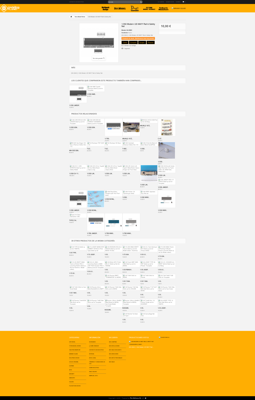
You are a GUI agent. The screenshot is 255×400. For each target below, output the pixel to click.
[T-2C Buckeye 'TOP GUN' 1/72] (96, 143)
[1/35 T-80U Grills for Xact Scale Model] (78, 288)
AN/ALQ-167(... (127, 139)
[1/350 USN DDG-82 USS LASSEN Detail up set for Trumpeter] (78, 121)
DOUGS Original (73, 362)
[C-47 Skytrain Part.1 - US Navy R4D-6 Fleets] (167, 127)
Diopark (71, 366)
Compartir (133, 42)
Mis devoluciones (114, 346)
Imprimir (127, 48)
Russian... (108, 310)
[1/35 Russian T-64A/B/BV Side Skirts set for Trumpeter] (78, 302)
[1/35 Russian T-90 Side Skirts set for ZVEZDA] (131, 288)
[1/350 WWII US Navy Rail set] (167, 199)
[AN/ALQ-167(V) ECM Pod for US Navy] (131, 127)
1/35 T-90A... (126, 281)
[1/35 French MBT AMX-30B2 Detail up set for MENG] (131, 264)
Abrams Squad (73, 354)
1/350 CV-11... (74, 174)
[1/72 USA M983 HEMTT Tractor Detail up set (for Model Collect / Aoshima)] (131, 248)
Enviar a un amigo (130, 45)
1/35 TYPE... (73, 253)
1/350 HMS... (91, 94)
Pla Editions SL (135, 398)
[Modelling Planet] (9, 8)
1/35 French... (127, 270)
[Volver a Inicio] (71, 16)
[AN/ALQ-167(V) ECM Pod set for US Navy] (149, 120)
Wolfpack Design (74, 358)
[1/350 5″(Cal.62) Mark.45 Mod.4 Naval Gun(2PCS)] (167, 150)
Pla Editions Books (75, 386)
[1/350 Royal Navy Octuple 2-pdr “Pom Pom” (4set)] (113, 193)
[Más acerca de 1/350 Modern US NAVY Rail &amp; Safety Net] (142, 341)
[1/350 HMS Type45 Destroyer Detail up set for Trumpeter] (96, 88)
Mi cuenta (113, 337)
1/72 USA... (125, 254)
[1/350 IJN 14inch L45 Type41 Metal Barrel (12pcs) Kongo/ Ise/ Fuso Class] (131, 168)
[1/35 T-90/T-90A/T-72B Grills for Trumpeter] (167, 276)
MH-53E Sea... (74, 150)
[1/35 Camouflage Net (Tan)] (149, 314)
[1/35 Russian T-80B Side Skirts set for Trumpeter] (96, 301)
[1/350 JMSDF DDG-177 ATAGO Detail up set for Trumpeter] (167, 181)
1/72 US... (72, 273)
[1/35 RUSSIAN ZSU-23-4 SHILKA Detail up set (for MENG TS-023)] (113, 248)
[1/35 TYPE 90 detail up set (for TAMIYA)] (78, 247)
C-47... (160, 139)
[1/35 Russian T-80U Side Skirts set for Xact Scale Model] (167, 289)
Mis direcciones (113, 354)
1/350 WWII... (145, 197)
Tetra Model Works (80, 17)
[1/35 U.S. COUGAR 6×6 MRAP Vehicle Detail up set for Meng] (167, 264)
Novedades (92, 342)
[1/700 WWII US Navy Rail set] (131, 222)
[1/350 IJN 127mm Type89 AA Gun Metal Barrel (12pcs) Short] (113, 168)
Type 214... (73, 220)
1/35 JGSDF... (144, 270)
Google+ (142, 42)
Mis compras (113, 342)
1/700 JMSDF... (92, 233)
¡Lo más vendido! (94, 346)
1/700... (107, 139)
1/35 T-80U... (73, 293)
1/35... (107, 254)
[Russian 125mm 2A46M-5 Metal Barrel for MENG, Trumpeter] (131, 302)
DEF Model (72, 342)
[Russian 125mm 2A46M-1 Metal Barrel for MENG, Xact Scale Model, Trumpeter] (113, 303)
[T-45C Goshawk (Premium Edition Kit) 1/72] (131, 143)
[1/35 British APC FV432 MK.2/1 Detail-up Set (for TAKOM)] (113, 264)
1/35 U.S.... (143, 254)
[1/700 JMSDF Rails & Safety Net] (96, 222)
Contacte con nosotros (76, 2)
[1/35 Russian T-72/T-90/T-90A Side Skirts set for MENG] (149, 289)
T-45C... (124, 149)
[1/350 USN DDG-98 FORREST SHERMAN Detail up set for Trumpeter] (96, 121)
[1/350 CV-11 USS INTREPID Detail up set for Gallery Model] (78, 168)
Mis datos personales (115, 358)
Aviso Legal (92, 358)
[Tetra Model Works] (149, 7)
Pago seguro (93, 371)
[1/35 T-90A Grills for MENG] (131, 276)
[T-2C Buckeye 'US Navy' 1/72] (113, 143)
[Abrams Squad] (178, 7)
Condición (125, 33)
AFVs (70, 370)
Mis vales (112, 362)
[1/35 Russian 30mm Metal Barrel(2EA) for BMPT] (96, 288)
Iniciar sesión (170, 2)
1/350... (142, 149)
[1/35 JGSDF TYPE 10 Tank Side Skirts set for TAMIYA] (167, 302)
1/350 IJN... (91, 174)
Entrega (91, 354)
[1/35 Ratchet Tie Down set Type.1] (131, 314)
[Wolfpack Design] (105, 7)
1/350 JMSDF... (74, 105)
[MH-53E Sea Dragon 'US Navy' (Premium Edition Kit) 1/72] (78, 144)
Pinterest (150, 42)
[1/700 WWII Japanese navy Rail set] (113, 222)
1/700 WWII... (109, 233)
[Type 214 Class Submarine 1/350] (78, 215)
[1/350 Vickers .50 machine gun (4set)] (131, 192)
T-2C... (89, 149)
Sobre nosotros (94, 367)
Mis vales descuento (115, 350)
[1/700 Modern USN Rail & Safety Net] (113, 127)
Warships (72, 378)
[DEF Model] (120, 7)
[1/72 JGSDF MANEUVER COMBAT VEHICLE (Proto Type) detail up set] (96, 248)
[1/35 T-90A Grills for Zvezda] (149, 276)
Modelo (124, 30)
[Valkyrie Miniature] (163, 7)
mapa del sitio (93, 375)
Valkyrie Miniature (74, 350)
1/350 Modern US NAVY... (136, 344)
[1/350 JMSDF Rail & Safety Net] (78, 94)
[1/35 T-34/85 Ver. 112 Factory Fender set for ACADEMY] (149, 302)
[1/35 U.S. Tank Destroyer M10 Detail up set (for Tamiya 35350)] (149, 248)
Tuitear (125, 42)
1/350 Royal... (92, 210)
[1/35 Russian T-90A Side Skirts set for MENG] (113, 288)
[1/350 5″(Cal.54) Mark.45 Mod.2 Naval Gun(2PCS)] (149, 143)
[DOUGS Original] (134, 7)
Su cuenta (161, 2)
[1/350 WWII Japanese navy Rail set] (149, 192)
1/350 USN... (73, 127)
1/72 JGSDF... (91, 254)
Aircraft (71, 374)
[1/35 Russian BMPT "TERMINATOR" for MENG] (113, 276)
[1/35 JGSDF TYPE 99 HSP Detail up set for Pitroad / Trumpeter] (149, 264)
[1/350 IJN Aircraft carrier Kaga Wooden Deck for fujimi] (149, 173)
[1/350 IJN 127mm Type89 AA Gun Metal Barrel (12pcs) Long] (96, 168)
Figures (71, 382)
